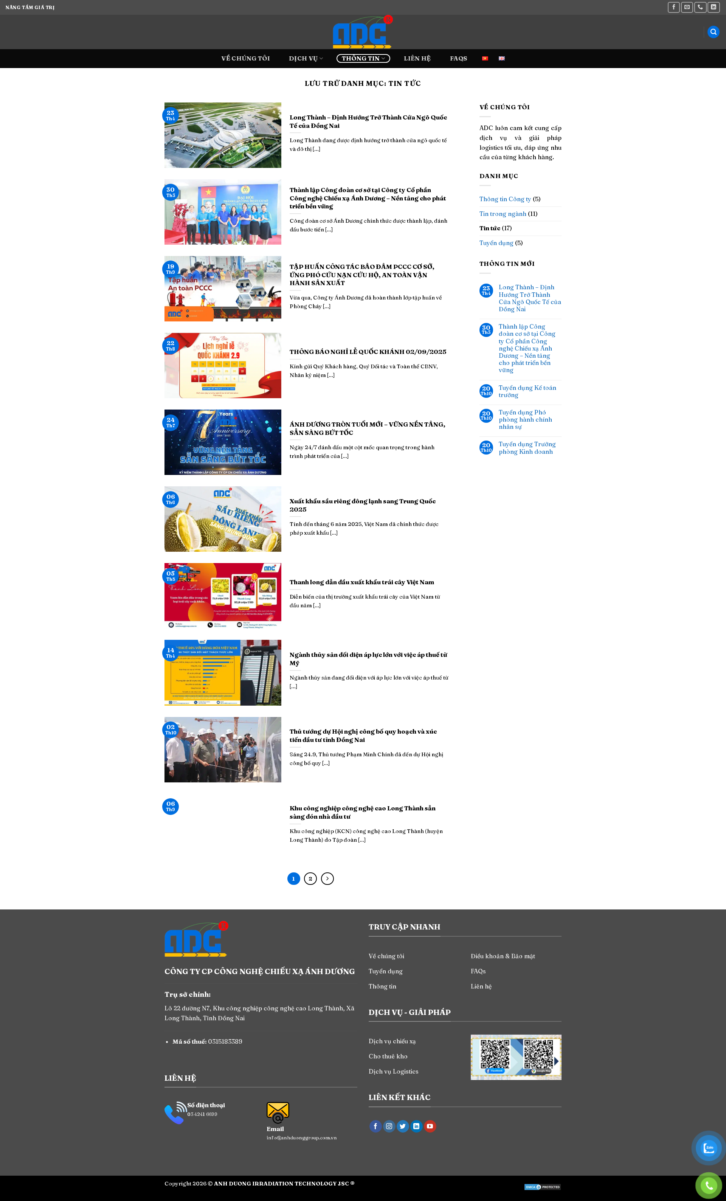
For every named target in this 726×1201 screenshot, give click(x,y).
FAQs (458, 58)
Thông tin (361, 58)
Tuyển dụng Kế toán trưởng (527, 391)
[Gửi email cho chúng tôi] (687, 7)
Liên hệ (417, 58)
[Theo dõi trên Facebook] (674, 7)
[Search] (713, 32)
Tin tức (489, 228)
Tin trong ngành (502, 213)
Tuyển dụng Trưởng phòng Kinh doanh (527, 448)
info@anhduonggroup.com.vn (302, 1137)
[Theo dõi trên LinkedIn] (713, 7)
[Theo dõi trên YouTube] (430, 1126)
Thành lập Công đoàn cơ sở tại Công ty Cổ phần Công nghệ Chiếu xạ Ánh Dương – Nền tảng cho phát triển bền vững (527, 348)
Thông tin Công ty (505, 199)
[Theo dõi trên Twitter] (403, 1126)
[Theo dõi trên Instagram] (389, 1126)
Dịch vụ (303, 58)
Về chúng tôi (245, 58)
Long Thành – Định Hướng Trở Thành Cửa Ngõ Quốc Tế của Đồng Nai (530, 298)
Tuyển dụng (496, 243)
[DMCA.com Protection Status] (543, 1186)
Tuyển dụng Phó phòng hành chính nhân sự (525, 419)
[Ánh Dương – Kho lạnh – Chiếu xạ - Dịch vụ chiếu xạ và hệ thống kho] (363, 32)
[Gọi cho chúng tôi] (700, 7)
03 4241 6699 (202, 1114)
